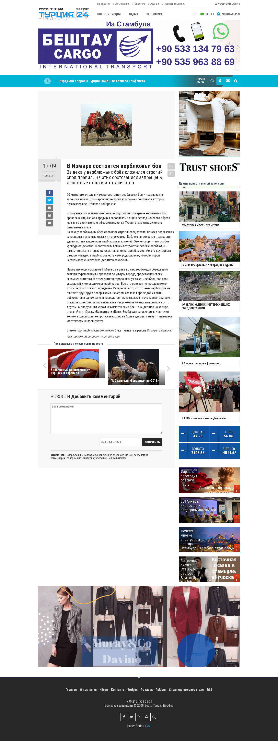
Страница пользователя (186, 690)
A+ (171, 166)
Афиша (154, 3)
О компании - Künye (94, 690)
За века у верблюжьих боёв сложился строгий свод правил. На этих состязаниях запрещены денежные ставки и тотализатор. (115, 177)
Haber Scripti (135, 726)
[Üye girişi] (220, 81)
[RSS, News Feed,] (139, 717)
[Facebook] (49, 193)
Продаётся (103, 3)
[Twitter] (49, 200)
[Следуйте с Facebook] (124, 717)
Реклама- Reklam (153, 690)
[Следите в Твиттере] (131, 717)
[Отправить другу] (49, 208)
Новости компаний (174, 3)
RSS (209, 690)
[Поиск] (236, 81)
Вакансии (140, 3)
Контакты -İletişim (124, 690)
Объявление (122, 3)
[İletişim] (228, 81)
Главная (71, 690)
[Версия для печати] (49, 215)
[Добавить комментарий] (49, 223)
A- (171, 173)
